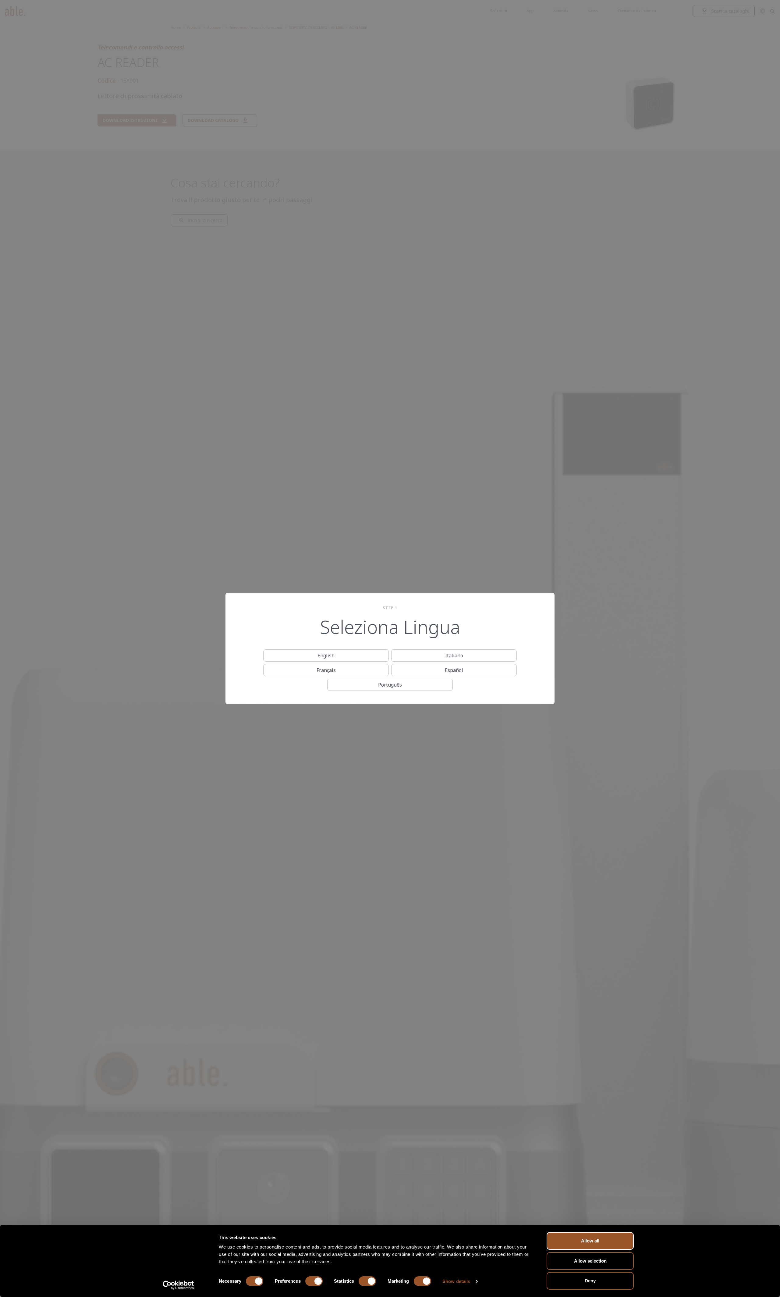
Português (390, 684)
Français (326, 670)
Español (454, 670)
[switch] (314, 1281)
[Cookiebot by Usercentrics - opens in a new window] (178, 1285)
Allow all (590, 1240)
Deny (590, 1280)
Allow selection (590, 1260)
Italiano (454, 655)
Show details (456, 1281)
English (326, 655)
